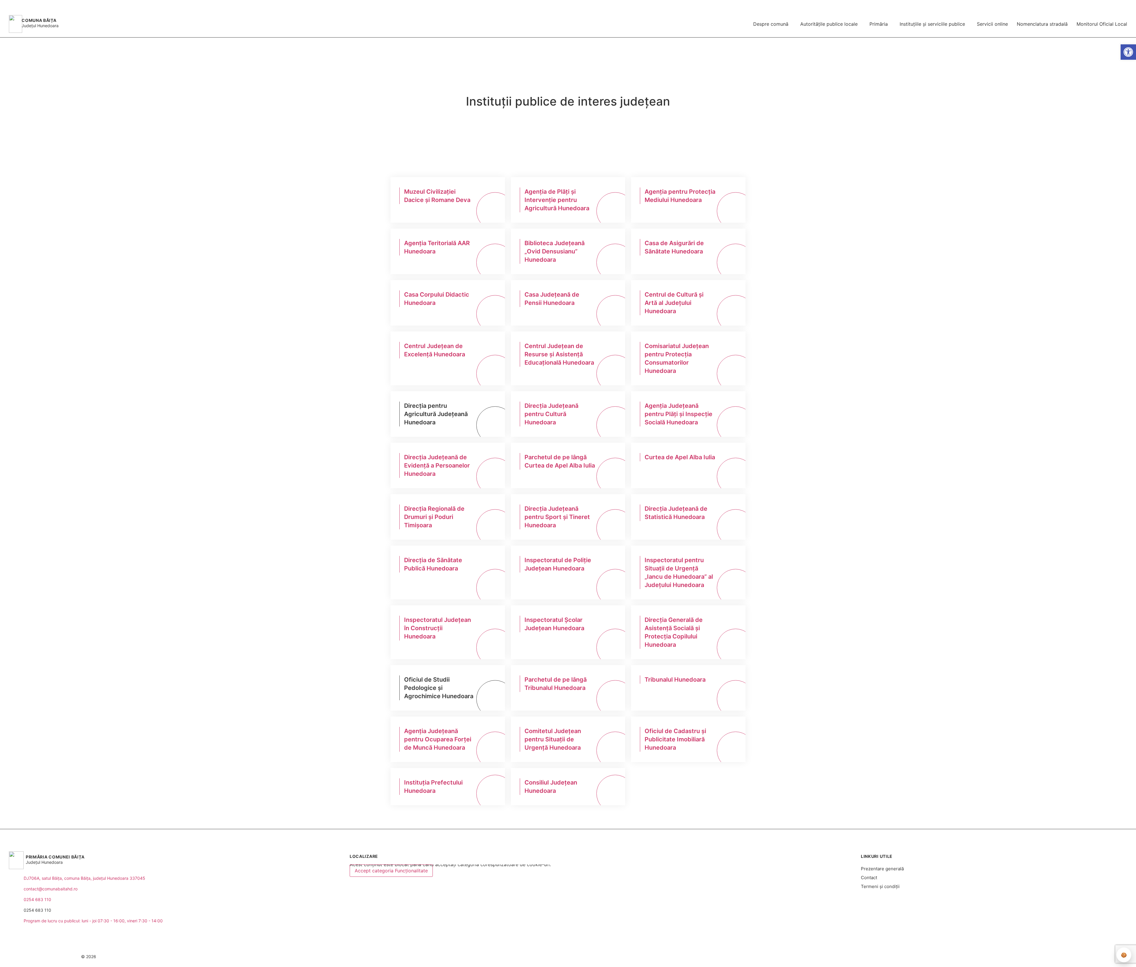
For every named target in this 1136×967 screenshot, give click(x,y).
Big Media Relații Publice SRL (1087, 956)
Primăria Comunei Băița (55, 856)
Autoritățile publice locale (829, 24)
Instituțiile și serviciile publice (932, 24)
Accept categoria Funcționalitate (391, 871)
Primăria (878, 24)
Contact (869, 877)
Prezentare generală (882, 868)
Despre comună (770, 24)
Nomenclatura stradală (1042, 24)
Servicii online (992, 24)
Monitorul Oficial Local (1102, 24)
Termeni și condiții (880, 886)
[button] (1102, 5)
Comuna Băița (39, 20)
